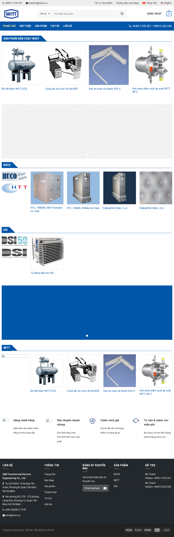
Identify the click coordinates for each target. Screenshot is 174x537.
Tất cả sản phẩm (103, 3)
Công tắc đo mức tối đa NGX (61, 88)
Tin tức (55, 25)
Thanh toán (50, 492)
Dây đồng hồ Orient (44, 530)
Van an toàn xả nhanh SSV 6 (104, 88)
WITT (116, 480)
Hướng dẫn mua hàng (127, 3)
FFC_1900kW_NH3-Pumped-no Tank (47, 209)
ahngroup (18, 530)
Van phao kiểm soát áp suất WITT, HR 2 (151, 90)
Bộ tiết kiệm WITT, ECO (14, 88)
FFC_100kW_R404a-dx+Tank (83, 208)
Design (6, 530)
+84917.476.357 (13, 3)
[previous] (30, 197)
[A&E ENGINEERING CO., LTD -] (18, 14)
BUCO (117, 474)
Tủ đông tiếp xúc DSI (42, 272)
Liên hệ (67, 25)
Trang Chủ (9, 25)
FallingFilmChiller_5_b (115, 208)
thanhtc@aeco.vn (37, 3)
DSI (115, 486)
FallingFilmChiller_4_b (152, 208)
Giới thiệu (25, 25)
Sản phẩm (41, 25)
